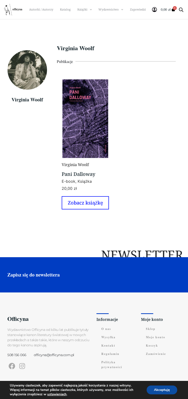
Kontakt (108, 345)
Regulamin (110, 354)
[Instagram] (22, 366)
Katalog (65, 9)
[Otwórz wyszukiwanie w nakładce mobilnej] (180, 10)
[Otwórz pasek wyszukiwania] (181, 10)
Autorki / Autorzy (41, 9)
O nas (106, 329)
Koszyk (152, 345)
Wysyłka (108, 337)
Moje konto (155, 337)
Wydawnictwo (108, 9)
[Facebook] (11, 366)
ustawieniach (57, 394)
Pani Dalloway (78, 174)
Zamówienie (156, 354)
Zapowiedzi (138, 9)
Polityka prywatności (111, 364)
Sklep (150, 329)
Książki (82, 9)
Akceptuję (162, 389)
